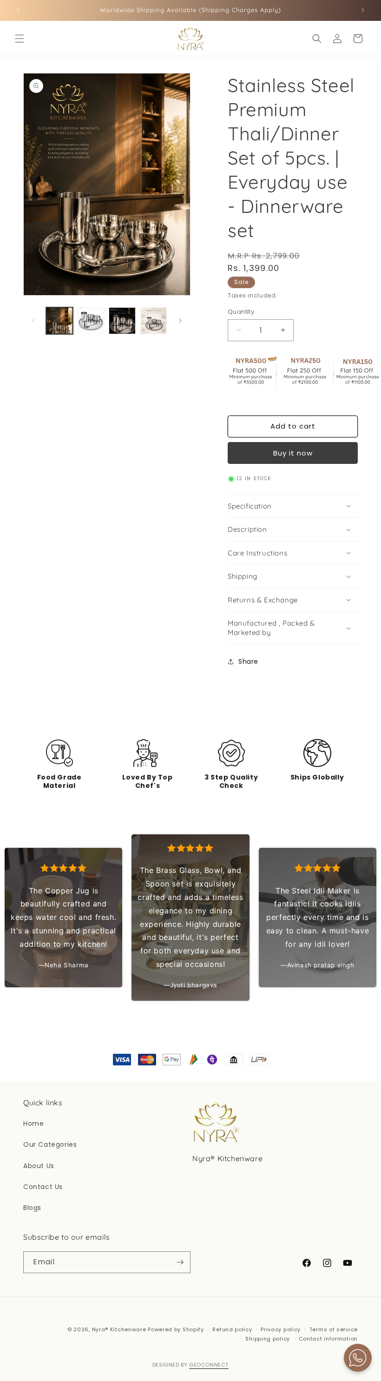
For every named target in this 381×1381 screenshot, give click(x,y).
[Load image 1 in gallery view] (59, 320)
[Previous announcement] (18, 10)
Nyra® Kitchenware (120, 1329)
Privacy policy (281, 1329)
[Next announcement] (363, 10)
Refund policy (232, 1329)
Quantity (241, 311)
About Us (38, 1165)
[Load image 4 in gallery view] (153, 320)
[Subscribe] (180, 1262)
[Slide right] (180, 321)
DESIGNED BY (190, 1364)
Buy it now (293, 453)
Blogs (32, 1207)
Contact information (328, 1338)
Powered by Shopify (176, 1329)
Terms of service (333, 1329)
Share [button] (248, 661)
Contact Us (43, 1186)
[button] (19, 38)
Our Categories (50, 1144)
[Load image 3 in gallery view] (122, 320)
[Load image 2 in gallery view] (91, 320)
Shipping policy (267, 1338)
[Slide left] (33, 321)
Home (33, 1123)
